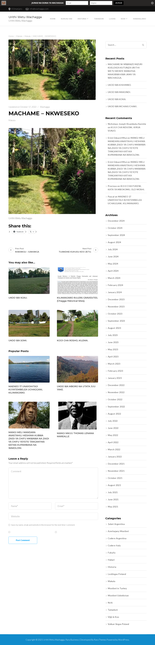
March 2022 (114, 449)
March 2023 (114, 363)
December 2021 (116, 463)
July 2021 (113, 492)
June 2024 (113, 256)
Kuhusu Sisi (66, 19)
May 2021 (113, 506)
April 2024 (113, 270)
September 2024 (116, 235)
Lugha (112, 19)
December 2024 (116, 220)
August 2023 (114, 328)
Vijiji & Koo (113, 617)
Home (52, 19)
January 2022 (115, 456)
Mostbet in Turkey (117, 588)
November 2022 (116, 392)
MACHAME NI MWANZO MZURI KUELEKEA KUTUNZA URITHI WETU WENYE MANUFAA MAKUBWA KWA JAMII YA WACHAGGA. (125, 71)
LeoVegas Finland (117, 574)
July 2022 (113, 421)
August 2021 (114, 485)
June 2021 (113, 499)
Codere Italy (114, 545)
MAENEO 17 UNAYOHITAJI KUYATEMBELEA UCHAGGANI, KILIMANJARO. (25, 389)
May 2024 (113, 263)
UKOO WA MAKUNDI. (119, 92)
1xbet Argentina (116, 524)
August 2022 (114, 413)
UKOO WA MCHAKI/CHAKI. (122, 106)
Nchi (123, 19)
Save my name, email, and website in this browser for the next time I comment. (43, 525)
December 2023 (116, 299)
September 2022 (116, 406)
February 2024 (115, 285)
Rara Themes (100, 639)
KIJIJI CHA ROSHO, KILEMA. (72, 340)
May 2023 (113, 349)
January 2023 (115, 378)
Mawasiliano (139, 19)
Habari (111, 559)
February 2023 (115, 370)
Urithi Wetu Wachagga (25, 17)
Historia (82, 19)
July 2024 (113, 249)
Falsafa (111, 552)
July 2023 (113, 335)
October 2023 (115, 313)
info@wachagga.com (38, 8)
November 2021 (116, 471)
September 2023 (116, 320)
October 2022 (115, 399)
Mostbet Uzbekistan (118, 595)
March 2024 (114, 278)
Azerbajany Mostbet (118, 531)
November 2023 (116, 306)
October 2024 (115, 228)
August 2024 (114, 242)
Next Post (75, 250)
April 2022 (113, 442)
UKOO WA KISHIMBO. (119, 85)
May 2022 (113, 435)
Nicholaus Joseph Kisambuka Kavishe (127, 124)
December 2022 (116, 385)
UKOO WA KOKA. (117, 99)
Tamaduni (99, 19)
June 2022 (113, 428)
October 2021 (115, 478)
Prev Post (27, 250)
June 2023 (113, 342)
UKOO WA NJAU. (17, 297)
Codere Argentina (117, 538)
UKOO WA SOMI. (17, 340)
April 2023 (113, 356)
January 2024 (115, 292)
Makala (11, 120)
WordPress (123, 639)
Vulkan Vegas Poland (118, 624)
